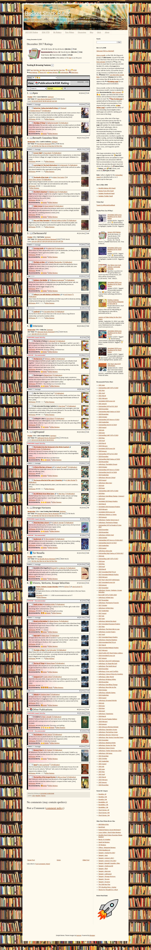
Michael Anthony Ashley (59, 220)
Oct (57, 70)
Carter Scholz (48, 677)
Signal (35, 765)
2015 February (102, 780)
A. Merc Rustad (70, 480)
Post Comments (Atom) (42, 864)
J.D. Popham (48, 750)
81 (34, 440)
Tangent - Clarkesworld (105, 866)
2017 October (102, 605)
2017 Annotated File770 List (107, 572)
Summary (51, 97)
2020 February (102, 446)
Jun (46, 70)
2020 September (103, 422)
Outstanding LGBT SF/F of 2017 (108, 559)
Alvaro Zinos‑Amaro (35, 179)
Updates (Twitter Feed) (105, 196)
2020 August (102, 427)
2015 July (101, 766)
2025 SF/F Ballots (31, 32)
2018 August (102, 548)
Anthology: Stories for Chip (107, 745)
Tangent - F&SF (103, 869)
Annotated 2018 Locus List (106, 512)
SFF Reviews (102, 845)
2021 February (102, 398)
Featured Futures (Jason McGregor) (109, 830)
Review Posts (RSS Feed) (106, 191)
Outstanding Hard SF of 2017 (107, 543)
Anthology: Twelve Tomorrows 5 (108, 520)
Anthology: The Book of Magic (108, 522)
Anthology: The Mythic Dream (107, 464)
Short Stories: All (103, 810)
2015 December (103, 740)
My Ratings (57, 32)
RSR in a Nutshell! (108, 51)
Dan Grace (62, 406)
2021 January (102, 404)
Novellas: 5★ (102, 799)
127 (40, 241)
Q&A (99, 32)
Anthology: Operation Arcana (107, 730)
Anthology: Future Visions (106, 748)
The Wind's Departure (40, 192)
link (70, 58)
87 (45, 440)
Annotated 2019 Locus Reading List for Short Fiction (115, 350)
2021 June (101, 385)
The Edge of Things (39, 123)
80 (32, 440)
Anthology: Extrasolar (105, 551)
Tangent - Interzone (104, 871)
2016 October (102, 690)
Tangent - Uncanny (104, 882)
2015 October (102, 758)
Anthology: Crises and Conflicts (108, 671)
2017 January (102, 658)
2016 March (102, 716)
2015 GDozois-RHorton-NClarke (108, 727)
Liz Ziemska (62, 568)
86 (43, 440)
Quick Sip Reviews (104, 842)
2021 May (101, 390)
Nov (60, 70)
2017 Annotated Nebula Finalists (108, 575)
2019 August (102, 480)
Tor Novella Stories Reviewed (46, 559)
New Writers (69, 32)
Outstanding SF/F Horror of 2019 (108, 420)
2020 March (102, 443)
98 (43, 101)
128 (43, 241)
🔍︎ (42, 111)
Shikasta (36, 694)
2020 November (103, 414)
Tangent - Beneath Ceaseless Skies (109, 863)
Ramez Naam (51, 663)
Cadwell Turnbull (61, 467)
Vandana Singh (45, 694)
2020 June (101, 433)
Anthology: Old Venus (105, 753)
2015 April (101, 774)
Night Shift (36, 635)
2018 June (101, 561)
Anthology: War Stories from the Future (110, 737)
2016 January (102, 724)
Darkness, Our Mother (40, 280)
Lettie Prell (51, 248)
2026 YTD (46, 32)
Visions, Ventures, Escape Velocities (47, 587)
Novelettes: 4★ (103, 805)
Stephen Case (53, 192)
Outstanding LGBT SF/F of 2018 (108, 491)
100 (48, 101)
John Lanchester (44, 765)
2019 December (103, 456)
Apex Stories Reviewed (44, 99)
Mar (37, 70)
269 (35, 334)
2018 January (102, 585)
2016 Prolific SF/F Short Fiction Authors (110, 653)
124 (33, 241)
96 (40, 101)
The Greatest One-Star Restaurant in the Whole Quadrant (51, 447)
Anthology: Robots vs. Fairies (107, 514)
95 (38, 101)
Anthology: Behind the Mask (107, 621)
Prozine (30, 97)
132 (54, 241)
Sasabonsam (37, 539)
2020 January (102, 451)
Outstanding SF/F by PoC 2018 (107, 454)
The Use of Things (39, 663)
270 (38, 334)
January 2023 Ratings (114, 232)
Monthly (38, 795)
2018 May (101, 564)
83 (38, 440)
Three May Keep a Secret (41, 522)
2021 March (102, 396)
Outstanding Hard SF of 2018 (107, 472)
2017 (33, 795)
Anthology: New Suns (105, 483)
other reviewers (117, 92)
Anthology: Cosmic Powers (107, 632)
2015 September (103, 761)
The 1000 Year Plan (104, 884)
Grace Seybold (49, 206)
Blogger (92, 935)
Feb (34, 70)
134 (59, 241)
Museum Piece (38, 750)
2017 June (101, 619)
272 (43, 334)
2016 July (101, 703)
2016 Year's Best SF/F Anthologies (109, 661)
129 (46, 241)
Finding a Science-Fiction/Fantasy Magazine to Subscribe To (115, 302)
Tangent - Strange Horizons (107, 876)
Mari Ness (62, 494)
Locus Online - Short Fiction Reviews (109, 832)
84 (40, 440)
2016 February (102, 722)
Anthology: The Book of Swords (108, 603)
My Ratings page (113, 81)
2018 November (103, 532)
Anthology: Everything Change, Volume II (111, 496)
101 (50, 101)
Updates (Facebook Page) (106, 193)
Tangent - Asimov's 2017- (106, 858)
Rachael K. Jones (35, 449)
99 (45, 101)
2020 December (103, 409)
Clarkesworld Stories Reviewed (46, 239)
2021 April (101, 393)
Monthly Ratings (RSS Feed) (107, 188)
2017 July (101, 616)
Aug (51, 70)
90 (51, 440)
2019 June (101, 488)
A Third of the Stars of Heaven (42, 467)
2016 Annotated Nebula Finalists (108, 648)
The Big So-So (37, 359)
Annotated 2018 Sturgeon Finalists (109, 507)
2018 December (103, 530)
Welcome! (100, 51)
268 (33, 334)
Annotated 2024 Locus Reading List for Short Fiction (115, 249)
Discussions (82, 32)
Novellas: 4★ (102, 797)
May (43, 70)
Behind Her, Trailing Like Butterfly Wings (45, 108)
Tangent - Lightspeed (105, 874)
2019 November (103, 462)
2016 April (101, 711)
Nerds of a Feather (104, 839)
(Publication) (47, 111)
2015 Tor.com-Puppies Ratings (107, 719)
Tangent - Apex (103, 855)
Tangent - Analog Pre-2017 (106, 853)
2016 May (101, 708)
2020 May (101, 438)
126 (38, 241)
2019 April (101, 499)
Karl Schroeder (51, 650)
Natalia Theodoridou (55, 262)
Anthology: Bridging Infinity (107, 679)
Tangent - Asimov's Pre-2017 (107, 861)
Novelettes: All (103, 802)
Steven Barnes (54, 621)
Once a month (101, 55)
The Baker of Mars (39, 650)
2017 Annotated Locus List (106, 582)
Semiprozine (31, 141)
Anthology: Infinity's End (106, 535)
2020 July (101, 430)
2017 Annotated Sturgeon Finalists (109, 624)
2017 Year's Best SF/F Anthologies (114, 365)
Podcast (63, 108)
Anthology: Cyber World (106, 677)
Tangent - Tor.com (103, 879)
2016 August (102, 698)
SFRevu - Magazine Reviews (107, 847)
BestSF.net (101, 827)
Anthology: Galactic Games (107, 693)
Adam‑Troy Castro (58, 177)
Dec (63, 70)
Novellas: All (102, 794)
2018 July (101, 556)
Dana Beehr (48, 153)
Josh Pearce (68, 294)
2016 (69, 70)
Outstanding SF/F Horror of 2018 (108, 470)
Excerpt (54, 568)
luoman (78, 935)
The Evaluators (38, 734)
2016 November (103, 682)
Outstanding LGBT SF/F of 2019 (108, 435)
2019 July (101, 486)
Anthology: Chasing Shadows (107, 640)
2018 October (102, 538)
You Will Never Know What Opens (43, 494)
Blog (91, 32)
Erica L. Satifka (50, 359)
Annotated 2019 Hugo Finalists (108, 501)
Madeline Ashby (50, 604)
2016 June (101, 706)
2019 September (103, 475)
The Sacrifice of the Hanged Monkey (44, 777)
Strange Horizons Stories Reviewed (48, 513)
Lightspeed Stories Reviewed (46, 438)
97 (41, 101)
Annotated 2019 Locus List (106, 448)
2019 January (102, 517)
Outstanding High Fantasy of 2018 (109, 459)
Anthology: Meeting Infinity (107, 743)
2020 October (102, 417)
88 (47, 440)
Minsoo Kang (62, 777)
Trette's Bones (37, 206)
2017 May (101, 627)
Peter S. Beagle (46, 717)
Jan (32, 70)
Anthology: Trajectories (105, 714)
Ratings (43, 795)
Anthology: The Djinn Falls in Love (108, 629)
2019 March (102, 504)
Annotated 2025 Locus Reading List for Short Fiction (115, 216)
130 (48, 241)
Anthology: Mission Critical (106, 478)
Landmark (36, 311)
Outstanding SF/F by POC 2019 (108, 406)
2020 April (101, 441)
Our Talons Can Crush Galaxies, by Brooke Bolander (114, 267)
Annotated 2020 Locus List (106, 401)
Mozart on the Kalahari (40, 621)
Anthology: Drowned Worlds (107, 700)
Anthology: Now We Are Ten (107, 687)
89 (49, 440)
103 (55, 101)
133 (56, 241)
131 (51, 241)
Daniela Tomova (35, 111)
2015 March (102, 777)
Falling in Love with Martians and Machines (46, 294)
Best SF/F (43, 72)
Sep (54, 70)
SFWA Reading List (104, 850)
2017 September (103, 611)
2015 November (103, 756)
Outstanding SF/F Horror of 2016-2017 (110, 540)
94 (36, 101)
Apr (40, 70)
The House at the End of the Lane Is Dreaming (47, 480)
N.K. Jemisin (48, 734)
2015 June (101, 769)
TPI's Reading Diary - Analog (107, 887)
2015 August (102, 764)
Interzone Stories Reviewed (45, 332)
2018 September (103, 545)
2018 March (102, 569)
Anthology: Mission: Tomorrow (108, 735)
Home (59, 860)
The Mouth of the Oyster (41, 177)
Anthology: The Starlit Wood (107, 666)
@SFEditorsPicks (103, 824)
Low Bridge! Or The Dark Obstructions (45, 165)
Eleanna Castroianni (58, 280)
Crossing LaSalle (38, 248)
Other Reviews (49, 119)
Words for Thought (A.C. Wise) (108, 890)
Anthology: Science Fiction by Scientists (110, 674)
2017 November (103, 600)
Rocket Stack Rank (47, 13)
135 (62, 241)
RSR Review (32, 119)
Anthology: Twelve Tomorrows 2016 (109, 751)
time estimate (101, 62)
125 (35, 241)
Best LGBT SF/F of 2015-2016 (107, 595)
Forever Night (37, 153)
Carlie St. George (58, 522)
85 (41, 440)
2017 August (102, 613)
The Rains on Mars (39, 262)
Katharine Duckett (52, 123)
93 (34, 101)
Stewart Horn (48, 375)
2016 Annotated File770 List (107, 642)
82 (36, 440)
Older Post (86, 860)
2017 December (103, 588)
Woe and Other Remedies (41, 220)
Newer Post (31, 860)
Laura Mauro (50, 418)
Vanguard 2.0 (37, 677)
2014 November (103, 785)
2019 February (102, 509)
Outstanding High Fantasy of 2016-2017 (110, 553)
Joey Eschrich (76, 587)
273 (46, 334)
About (107, 32)
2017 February (102, 650)
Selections (74, 72)
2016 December (103, 669)
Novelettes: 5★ (103, 807)
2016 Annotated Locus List (106, 656)
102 (53, 101)
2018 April (101, 567)
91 (53, 440)
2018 (74, 70)
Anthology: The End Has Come (108, 732)
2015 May (101, 772)
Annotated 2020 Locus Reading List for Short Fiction (115, 284)
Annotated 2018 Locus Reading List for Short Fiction (115, 333)
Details (45, 133)
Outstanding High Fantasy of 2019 (109, 412)
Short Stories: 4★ (104, 813)
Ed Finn (66, 587)
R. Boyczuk (52, 341)
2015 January (102, 782)
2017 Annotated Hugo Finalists (108, 637)
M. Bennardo (63, 165)
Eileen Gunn (45, 635)
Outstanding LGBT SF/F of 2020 (108, 388)
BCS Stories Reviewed (44, 144)
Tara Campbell (50, 539)
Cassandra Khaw (49, 311)
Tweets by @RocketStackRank (106, 205)
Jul (49, 70)
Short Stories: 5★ (104, 815)
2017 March (102, 645)
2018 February (102, 577)
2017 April (101, 634)
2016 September (103, 695)
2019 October (102, 467)
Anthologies (64, 72)
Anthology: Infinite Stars (106, 597)
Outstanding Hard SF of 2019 (107, 425)
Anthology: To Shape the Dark (107, 664)
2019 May (101, 493)
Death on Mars (38, 604)
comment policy (54, 808)
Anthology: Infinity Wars (106, 608)
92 (32, 101)
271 (40, 334)
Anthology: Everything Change (108, 685)
